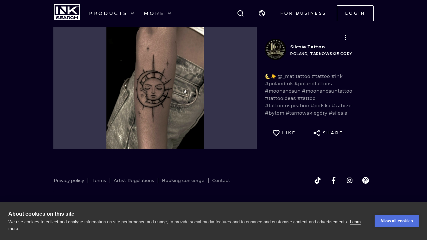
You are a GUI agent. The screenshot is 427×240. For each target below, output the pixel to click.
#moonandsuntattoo (327, 91)
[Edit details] (346, 37)
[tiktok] (318, 180)
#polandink (279, 84)
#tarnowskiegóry (307, 113)
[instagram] (350, 180)
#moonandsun (283, 91)
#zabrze (342, 106)
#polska (321, 106)
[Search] (241, 13)
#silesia (338, 113)
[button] (262, 13)
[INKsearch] (66, 13)
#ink (337, 76)
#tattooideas (281, 98)
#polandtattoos (313, 84)
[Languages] (262, 13)
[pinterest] (366, 180)
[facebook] (334, 180)
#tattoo (321, 76)
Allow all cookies (396, 221)
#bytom (275, 113)
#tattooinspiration (288, 106)
